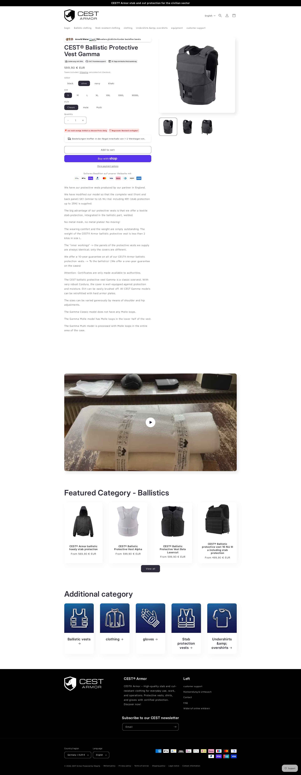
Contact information (191, 766)
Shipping (84, 72)
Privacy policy (125, 766)
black (70, 83)
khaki (111, 83)
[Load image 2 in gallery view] (187, 127)
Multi (99, 107)
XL (97, 95)
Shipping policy (158, 766)
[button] (220, 15)
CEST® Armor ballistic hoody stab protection (83, 548)
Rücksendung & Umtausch (197, 691)
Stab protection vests (186, 643)
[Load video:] (150, 422)
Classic (71, 107)
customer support (192, 686)
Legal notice (174, 766)
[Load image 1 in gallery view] (168, 127)
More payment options (107, 166)
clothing (113, 639)
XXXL (121, 95)
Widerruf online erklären (196, 708)
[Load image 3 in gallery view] (207, 127)
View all (150, 568)
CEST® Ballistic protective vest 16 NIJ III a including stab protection (217, 548)
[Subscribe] (175, 726)
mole (86, 107)
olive (84, 83)
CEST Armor (77, 766)
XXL (108, 95)
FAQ (185, 702)
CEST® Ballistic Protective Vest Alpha (128, 548)
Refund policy (110, 766)
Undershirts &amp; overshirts (221, 643)
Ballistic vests (79, 639)
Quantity (68, 114)
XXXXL (135, 95)
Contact (187, 697)
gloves (148, 639)
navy (97, 83)
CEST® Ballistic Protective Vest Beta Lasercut (173, 549)
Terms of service (141, 766)
